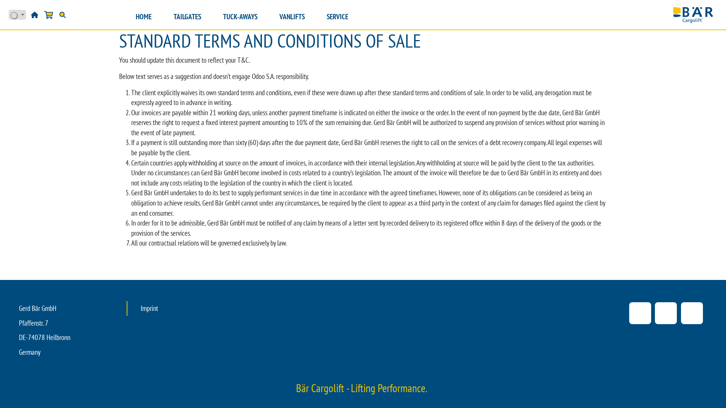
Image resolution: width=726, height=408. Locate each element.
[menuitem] (144, 17)
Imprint (149, 308)
